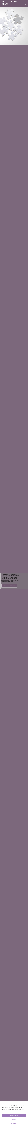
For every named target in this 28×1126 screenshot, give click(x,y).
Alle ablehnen (14, 1123)
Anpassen (14, 1119)
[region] (14, 1113)
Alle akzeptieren (14, 1115)
